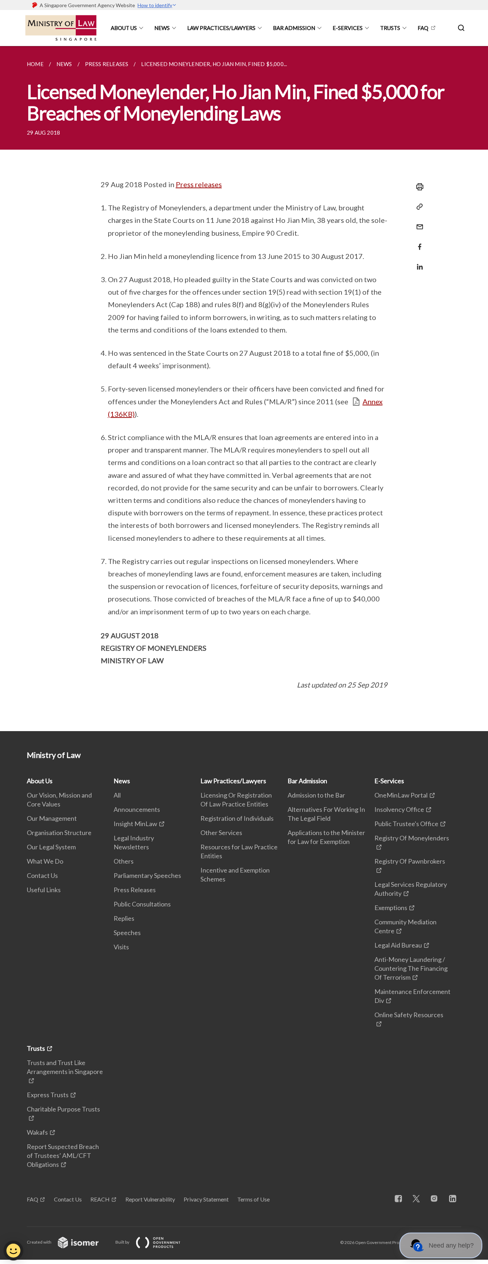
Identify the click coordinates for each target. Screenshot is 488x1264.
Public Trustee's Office (406, 824)
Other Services (221, 832)
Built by (122, 1242)
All (117, 795)
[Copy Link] (417, 206)
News (162, 28)
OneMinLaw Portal (401, 795)
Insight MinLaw (135, 824)
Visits (121, 947)
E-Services (348, 28)
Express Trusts (48, 1095)
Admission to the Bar (316, 795)
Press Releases (135, 890)
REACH (100, 1199)
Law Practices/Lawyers (221, 28)
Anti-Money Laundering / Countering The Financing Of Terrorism (411, 968)
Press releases (199, 184)
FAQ (423, 28)
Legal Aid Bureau (398, 945)
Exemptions (390, 907)
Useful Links (44, 890)
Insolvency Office (399, 809)
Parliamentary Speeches (147, 875)
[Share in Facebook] (417, 242)
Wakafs (37, 1132)
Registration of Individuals (237, 818)
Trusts (390, 28)
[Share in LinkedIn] (417, 262)
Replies (124, 918)
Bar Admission (294, 28)
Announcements (137, 809)
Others (124, 861)
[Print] (417, 186)
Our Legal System (51, 847)
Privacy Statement (206, 1199)
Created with (39, 1242)
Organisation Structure (59, 832)
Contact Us (42, 875)
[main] (244, 388)
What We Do (45, 861)
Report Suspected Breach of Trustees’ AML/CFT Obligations (63, 1155)
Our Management (52, 818)
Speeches (127, 932)
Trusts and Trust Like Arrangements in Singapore (65, 1067)
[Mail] (417, 222)
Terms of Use (253, 1199)
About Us (124, 28)
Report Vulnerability (150, 1199)
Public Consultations (142, 904)
